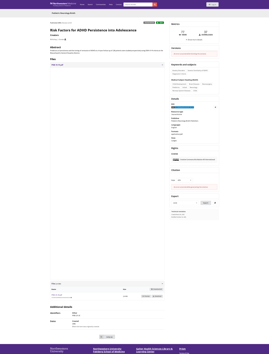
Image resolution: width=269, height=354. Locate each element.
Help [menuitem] (111, 4)
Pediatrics (176, 87)
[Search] (154, 5)
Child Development (179, 84)
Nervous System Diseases (181, 91)
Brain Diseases (194, 84)
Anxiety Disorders (178, 70)
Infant (184, 87)
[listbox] (184, 180)
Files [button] (56, 284)
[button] (107, 65)
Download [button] (158, 296)
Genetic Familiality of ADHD (198, 70)
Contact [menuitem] (119, 4)
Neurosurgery (207, 84)
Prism (182, 348)
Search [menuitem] (90, 4)
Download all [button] (157, 289)
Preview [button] (147, 296)
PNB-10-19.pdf (56, 295)
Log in (213, 4)
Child (195, 91)
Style (173, 180)
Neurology (193, 87)
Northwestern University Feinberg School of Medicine (109, 350)
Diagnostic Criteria (179, 74)
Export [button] (205, 203)
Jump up (109, 337)
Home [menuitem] (82, 4)
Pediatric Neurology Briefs (63, 13)
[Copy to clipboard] (215, 107)
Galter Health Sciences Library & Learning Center (154, 350)
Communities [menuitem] (101, 4)
